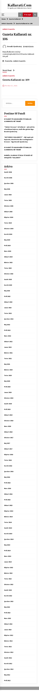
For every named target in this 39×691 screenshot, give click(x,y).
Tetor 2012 (8, 647)
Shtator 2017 (8, 438)
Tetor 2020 (8, 375)
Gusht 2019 (8, 404)
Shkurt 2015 (8, 505)
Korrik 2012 (8, 663)
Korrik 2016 (8, 466)
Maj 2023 (7, 291)
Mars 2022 (7, 336)
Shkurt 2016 (8, 494)
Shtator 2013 (8, 584)
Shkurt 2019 (8, 415)
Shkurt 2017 (8, 449)
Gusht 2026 (8, 172)
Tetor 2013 (8, 579)
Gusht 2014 (8, 528)
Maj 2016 (7, 477)
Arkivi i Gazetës (8, 29)
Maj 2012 (7, 675)
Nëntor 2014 (8, 517)
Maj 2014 (7, 545)
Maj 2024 (7, 240)
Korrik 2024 (8, 234)
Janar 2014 (7, 562)
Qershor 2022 (8, 319)
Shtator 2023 (8, 274)
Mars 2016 (7, 488)
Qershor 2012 (8, 669)
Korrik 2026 (8, 178)
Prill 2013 (7, 613)
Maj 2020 (7, 381)
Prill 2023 (7, 296)
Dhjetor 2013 (8, 567)
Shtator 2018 (8, 421)
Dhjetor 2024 (8, 217)
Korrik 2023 (8, 285)
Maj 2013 (7, 607)
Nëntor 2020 (8, 370)
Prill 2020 (7, 387)
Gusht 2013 (8, 590)
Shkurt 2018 (8, 432)
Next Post (7, 70)
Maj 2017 (7, 443)
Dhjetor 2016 (8, 454)
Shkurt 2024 (8, 257)
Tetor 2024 (8, 223)
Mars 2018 (7, 426)
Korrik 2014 (8, 534)
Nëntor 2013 (8, 573)
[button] (20, 14)
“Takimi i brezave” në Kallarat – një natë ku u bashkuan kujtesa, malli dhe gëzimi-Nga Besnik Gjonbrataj (19, 129)
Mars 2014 (7, 556)
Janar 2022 (7, 347)
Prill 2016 (7, 483)
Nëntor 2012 (8, 641)
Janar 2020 (7, 392)
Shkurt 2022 (8, 342)
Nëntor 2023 (8, 262)
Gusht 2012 (8, 658)
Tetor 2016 (8, 460)
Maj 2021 (7, 364)
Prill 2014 (7, 551)
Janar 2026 (7, 195)
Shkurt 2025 (8, 212)
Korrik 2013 (8, 596)
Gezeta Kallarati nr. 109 (15, 79)
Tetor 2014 (8, 522)
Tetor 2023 (8, 268)
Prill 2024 (7, 245)
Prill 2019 (7, 409)
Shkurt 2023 (8, 302)
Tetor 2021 (8, 358)
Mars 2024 (7, 251)
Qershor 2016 (8, 471)
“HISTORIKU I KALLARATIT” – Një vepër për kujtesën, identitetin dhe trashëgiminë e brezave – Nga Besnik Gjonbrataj (18, 139)
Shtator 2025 (8, 206)
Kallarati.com (19, 5)
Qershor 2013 (8, 601)
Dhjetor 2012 (8, 635)
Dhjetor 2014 (8, 511)
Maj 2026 (7, 189)
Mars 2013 (7, 618)
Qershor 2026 (8, 183)
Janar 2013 (7, 630)
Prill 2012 (7, 680)
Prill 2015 (7, 500)
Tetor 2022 (8, 313)
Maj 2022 (7, 325)
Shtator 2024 (8, 229)
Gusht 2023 (8, 279)
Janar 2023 (7, 308)
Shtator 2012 (8, 652)
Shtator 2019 (8, 398)
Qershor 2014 (8, 539)
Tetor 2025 (8, 200)
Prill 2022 (7, 330)
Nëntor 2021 (8, 353)
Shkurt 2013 (8, 624)
